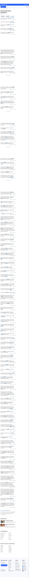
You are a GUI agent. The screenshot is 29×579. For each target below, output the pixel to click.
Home (1, 8)
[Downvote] (13, 19)
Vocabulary (9, 567)
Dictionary (9, 561)
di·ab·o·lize (10, 539)
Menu (27, 4)
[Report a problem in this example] (15, 19)
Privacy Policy (17, 563)
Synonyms (7, 16)
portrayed (10, 550)
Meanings (2, 16)
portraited (2, 546)
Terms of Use (17, 567)
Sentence (4, 8)
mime (1, 539)
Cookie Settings (17, 566)
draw (9, 538)
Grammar (9, 566)
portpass (2, 545)
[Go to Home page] (4, 4)
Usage (9, 569)
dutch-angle (2, 536)
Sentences (2, 6)
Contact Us (23, 561)
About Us (16, 561)
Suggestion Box (24, 563)
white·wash (10, 535)
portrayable (10, 549)
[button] (24, 4)
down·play (2, 534)
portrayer (10, 533)
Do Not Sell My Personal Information (18, 570)
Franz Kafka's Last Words (9, 520)
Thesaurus (9, 563)
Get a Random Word (4, 565)
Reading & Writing (10, 570)
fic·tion (1, 538)
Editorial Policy (17, 564)
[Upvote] (11, 19)
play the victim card (3, 533)
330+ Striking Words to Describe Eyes (9, 525)
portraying (10, 551)
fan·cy (9, 534)
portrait (9, 545)
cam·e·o (10, 536)
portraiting (10, 546)
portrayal (2, 550)
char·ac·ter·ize (2, 535)
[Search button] (27, 7)
